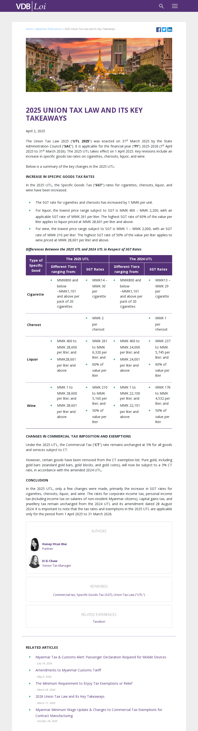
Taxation (99, 622)
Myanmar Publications (49, 29)
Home (29, 29)
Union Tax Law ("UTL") (129, 595)
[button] (47, 544)
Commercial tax (64, 595)
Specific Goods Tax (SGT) (94, 595)
